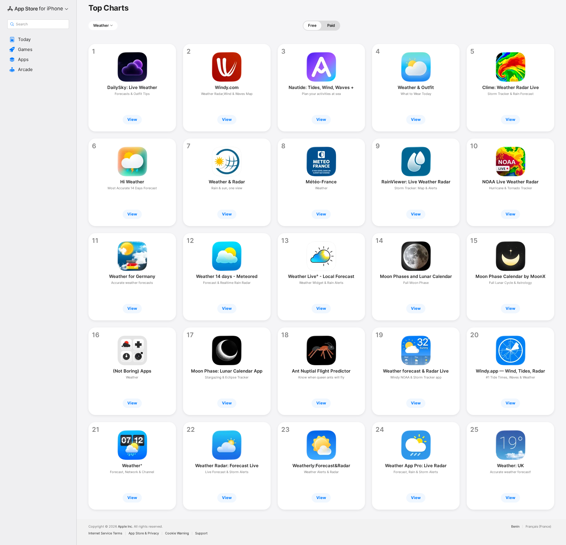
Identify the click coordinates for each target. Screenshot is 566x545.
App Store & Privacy (144, 533)
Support (201, 533)
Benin (515, 526)
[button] (38, 39)
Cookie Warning (177, 533)
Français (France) (538, 526)
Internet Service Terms (105, 533)
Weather (101, 25)
